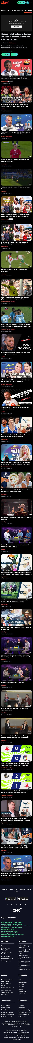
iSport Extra (4, 439)
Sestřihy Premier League (8, 301)
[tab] (6, 11)
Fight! (3, 109)
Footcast (3, 659)
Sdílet (7, 54)
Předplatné (21, 2)
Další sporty (12, 43)
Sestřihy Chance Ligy (7, 767)
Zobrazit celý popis (7, 51)
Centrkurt (3, 494)
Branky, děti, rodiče (6, 136)
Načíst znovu (16, 26)
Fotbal (3, 549)
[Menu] (31, 3)
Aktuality (3, 164)
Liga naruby (4, 81)
